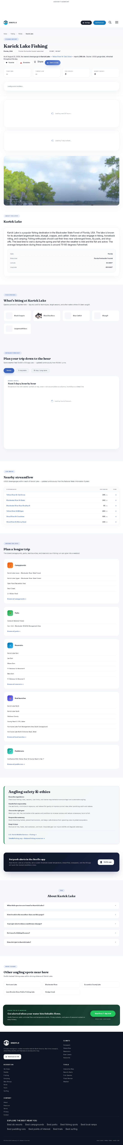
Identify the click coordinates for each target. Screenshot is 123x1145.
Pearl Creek (11, 588)
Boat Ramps (8, 1081)
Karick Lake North (13, 706)
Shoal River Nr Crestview (15, 516)
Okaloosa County (12, 716)
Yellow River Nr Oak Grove (62, 56)
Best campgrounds (34, 1124)
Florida (20, 34)
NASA (114, 1140)
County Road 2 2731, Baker (16, 721)
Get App (87, 22)
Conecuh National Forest (15, 621)
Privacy (6, 1112)
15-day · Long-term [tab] (40, 370)
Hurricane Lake (11, 984)
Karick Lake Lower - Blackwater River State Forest (24, 573)
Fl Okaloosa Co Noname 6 (15, 668)
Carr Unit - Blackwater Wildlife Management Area (24, 626)
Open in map (52, 62)
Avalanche (66, 1058)
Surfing (6, 1091)
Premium (7, 1105)
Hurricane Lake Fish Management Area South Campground (27, 726)
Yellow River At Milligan (15, 511)
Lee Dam (10, 658)
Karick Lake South (13, 711)
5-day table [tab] (22, 370)
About (6, 1102)
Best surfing (71, 1129)
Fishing (13, 34)
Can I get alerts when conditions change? (24, 924)
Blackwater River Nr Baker (15, 500)
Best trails (58, 1129)
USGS (102, 1140)
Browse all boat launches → (16, 737)
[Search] (109, 23)
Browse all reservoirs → (15, 684)
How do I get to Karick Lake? (19, 942)
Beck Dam (10, 673)
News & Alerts (68, 1072)
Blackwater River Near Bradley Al (18, 505)
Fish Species (67, 1075)
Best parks (52, 1124)
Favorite (10, 62)
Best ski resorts (14, 1124)
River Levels (67, 1054)
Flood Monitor (68, 1078)
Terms (6, 1108)
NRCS (110, 1140)
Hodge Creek (50, 992)
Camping (7, 1078)
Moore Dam (11, 663)
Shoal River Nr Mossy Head (16, 522)
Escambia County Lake (92, 984)
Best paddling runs (16, 1129)
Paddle (6, 1072)
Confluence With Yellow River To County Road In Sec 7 (25, 759)
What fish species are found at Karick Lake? (25, 905)
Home (5, 34)
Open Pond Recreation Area (16, 583)
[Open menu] (116, 23)
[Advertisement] (61, 10)
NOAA (106, 1140)
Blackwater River (51, 984)
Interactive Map (68, 1069)
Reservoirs (66, 1051)
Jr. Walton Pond (12, 593)
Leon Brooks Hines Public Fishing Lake (20, 992)
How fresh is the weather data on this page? (25, 915)
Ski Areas (7, 1069)
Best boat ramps (89, 1124)
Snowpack (66, 1045)
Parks (5, 1084)
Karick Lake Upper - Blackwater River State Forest (24, 578)
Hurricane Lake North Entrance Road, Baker (22, 732)
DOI (118, 1140)
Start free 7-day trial (103, 1013)
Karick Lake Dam (12, 653)
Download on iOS (13, 1056)
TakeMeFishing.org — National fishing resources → (27, 838)
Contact (6, 1115)
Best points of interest (39, 1129)
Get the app (106, 862)
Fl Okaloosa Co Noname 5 (15, 679)
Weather (66, 1081)
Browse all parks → (13, 631)
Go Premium (99, 22)
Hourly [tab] (9, 370)
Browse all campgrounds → (16, 599)
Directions (25, 62)
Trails (5, 1088)
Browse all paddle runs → (16, 764)
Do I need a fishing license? (18, 933)
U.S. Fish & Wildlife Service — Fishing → (23, 834)
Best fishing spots (69, 1124)
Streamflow (67, 1048)
